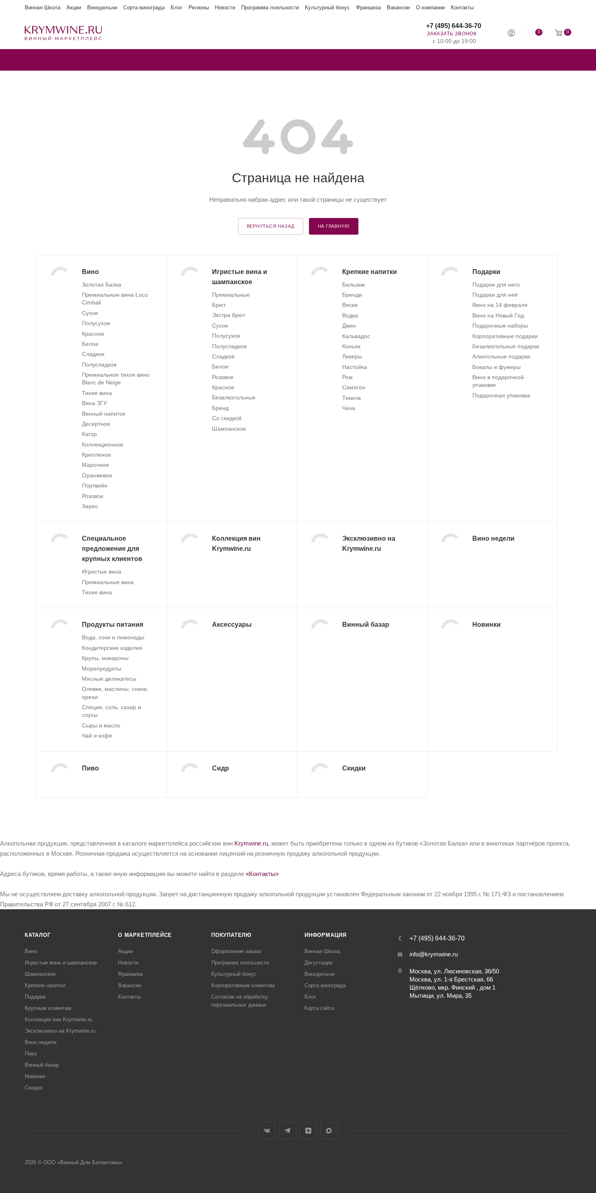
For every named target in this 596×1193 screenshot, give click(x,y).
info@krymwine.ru (433, 954)
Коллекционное (102, 444)
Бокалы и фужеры (496, 367)
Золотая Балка (101, 284)
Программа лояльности (270, 7)
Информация (325, 935)
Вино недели (40, 1042)
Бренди (352, 294)
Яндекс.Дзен (308, 1130)
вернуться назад (270, 226)
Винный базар (42, 1065)
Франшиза (368, 7)
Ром (347, 377)
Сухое (90, 313)
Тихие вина (97, 393)
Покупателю (231, 935)
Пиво (31, 1054)
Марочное (95, 465)
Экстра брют (228, 315)
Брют (219, 305)
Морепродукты (101, 668)
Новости (225, 7)
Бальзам (353, 284)
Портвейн (94, 485)
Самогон (353, 387)
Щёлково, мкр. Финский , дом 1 (452, 987)
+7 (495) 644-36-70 (453, 25)
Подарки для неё (495, 294)
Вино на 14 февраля (499, 305)
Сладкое (93, 354)
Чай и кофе (97, 735)
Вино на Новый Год (498, 315)
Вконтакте (267, 1130)
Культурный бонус (327, 7)
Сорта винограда (144, 7)
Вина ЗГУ (94, 403)
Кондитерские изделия (112, 648)
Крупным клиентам (48, 1008)
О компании (430, 7)
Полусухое (96, 323)
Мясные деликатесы (109, 678)
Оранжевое (97, 475)
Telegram (287, 1130)
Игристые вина (101, 571)
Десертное (96, 424)
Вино (31, 951)
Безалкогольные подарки (505, 346)
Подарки (35, 997)
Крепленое (96, 454)
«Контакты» (262, 873)
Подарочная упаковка (501, 395)
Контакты (462, 7)
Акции (73, 7)
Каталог (38, 935)
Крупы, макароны (105, 658)
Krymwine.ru (251, 843)
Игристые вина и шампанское (61, 963)
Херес (90, 506)
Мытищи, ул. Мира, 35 (440, 995)
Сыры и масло (101, 725)
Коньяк (351, 346)
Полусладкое (99, 364)
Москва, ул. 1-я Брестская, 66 (451, 979)
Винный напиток (103, 413)
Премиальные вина (108, 582)
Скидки (33, 1088)
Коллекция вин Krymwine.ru (58, 1019)
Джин (349, 325)
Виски (350, 305)
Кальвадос (356, 336)
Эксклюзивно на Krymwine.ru (60, 1031)
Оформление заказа (236, 951)
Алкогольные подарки (501, 356)
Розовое (92, 496)
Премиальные (231, 294)
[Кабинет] (511, 34)
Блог (176, 7)
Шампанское (229, 428)
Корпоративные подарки (505, 336)
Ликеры (352, 356)
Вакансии (398, 7)
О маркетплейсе (145, 935)
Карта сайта (319, 1008)
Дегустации (318, 963)
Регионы (199, 7)
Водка (350, 315)
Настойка (354, 367)
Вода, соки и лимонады (113, 637)
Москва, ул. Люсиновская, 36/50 (454, 971)
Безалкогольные (233, 397)
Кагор (89, 434)
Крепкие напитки (45, 985)
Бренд (220, 408)
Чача (348, 408)
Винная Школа (42, 7)
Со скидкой (227, 418)
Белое (90, 344)
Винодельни (102, 7)
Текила (351, 398)
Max (329, 1130)
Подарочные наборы (500, 325)
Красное (93, 333)
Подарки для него (496, 284)
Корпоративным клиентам (242, 985)
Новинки (35, 1076)
